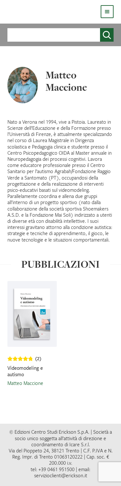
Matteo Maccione (25, 383)
